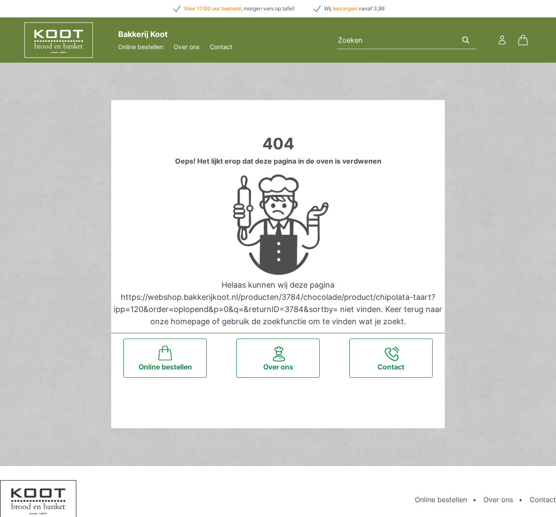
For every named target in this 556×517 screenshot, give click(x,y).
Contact (221, 46)
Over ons (186, 46)
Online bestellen (140, 46)
